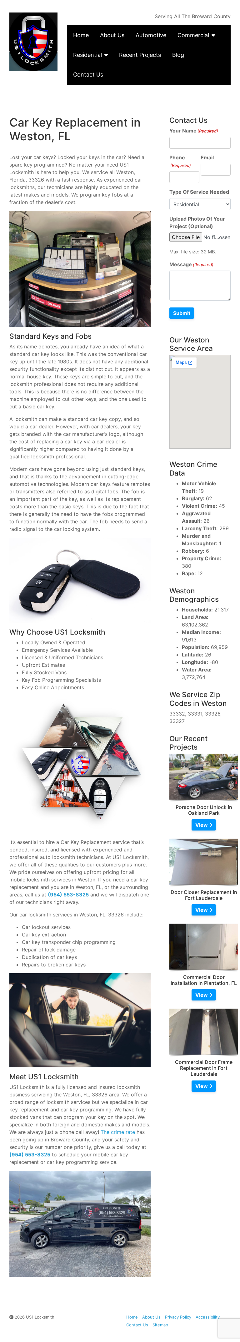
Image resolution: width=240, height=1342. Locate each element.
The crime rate (118, 1132)
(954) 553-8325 (68, 894)
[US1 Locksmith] (33, 41)
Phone (180, 161)
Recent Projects (140, 55)
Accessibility (208, 1317)
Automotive (151, 35)
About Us (112, 35)
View (202, 825)
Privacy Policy (178, 1317)
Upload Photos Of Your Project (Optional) (197, 222)
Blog (178, 55)
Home (81, 35)
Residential (87, 55)
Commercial (193, 35)
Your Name (193, 130)
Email (207, 157)
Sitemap (160, 1324)
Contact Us (88, 74)
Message (191, 264)
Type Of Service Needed (199, 192)
